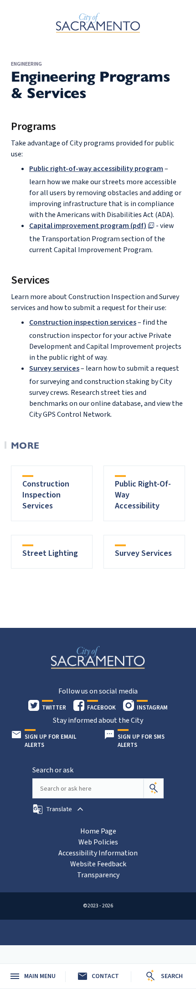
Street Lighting (50, 553)
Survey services (54, 368)
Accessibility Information (98, 853)
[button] (59, 809)
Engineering (26, 64)
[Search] (154, 788)
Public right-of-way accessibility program (96, 169)
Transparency (98, 875)
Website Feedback (98, 864)
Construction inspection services (82, 322)
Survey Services (143, 553)
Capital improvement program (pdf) (87, 226)
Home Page (98, 831)
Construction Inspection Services (45, 495)
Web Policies (98, 842)
